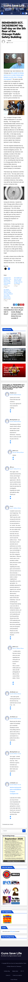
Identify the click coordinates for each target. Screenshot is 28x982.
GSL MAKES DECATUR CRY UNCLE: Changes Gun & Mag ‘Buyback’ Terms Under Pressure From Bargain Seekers (8, 294)
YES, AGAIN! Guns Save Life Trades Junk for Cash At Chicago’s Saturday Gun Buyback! (18, 280)
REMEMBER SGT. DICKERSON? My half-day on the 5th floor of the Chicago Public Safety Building (14, 30)
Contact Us (8, 975)
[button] (20, 13)
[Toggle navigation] (11, 13)
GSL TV (22, 971)
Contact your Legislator (17, 975)
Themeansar (18, 966)
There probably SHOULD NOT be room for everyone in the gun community (13, 369)
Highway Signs (15, 971)
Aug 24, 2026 (8, 374)
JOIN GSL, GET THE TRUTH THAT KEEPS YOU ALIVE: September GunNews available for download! (14, 337)
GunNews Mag (7, 971)
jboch (9, 40)
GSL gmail (12, 931)
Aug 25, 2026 (8, 359)
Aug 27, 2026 (8, 343)
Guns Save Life (14, 5)
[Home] (2, 13)
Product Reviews (14, 979)
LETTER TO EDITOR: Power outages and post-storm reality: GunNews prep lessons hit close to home (14, 353)
